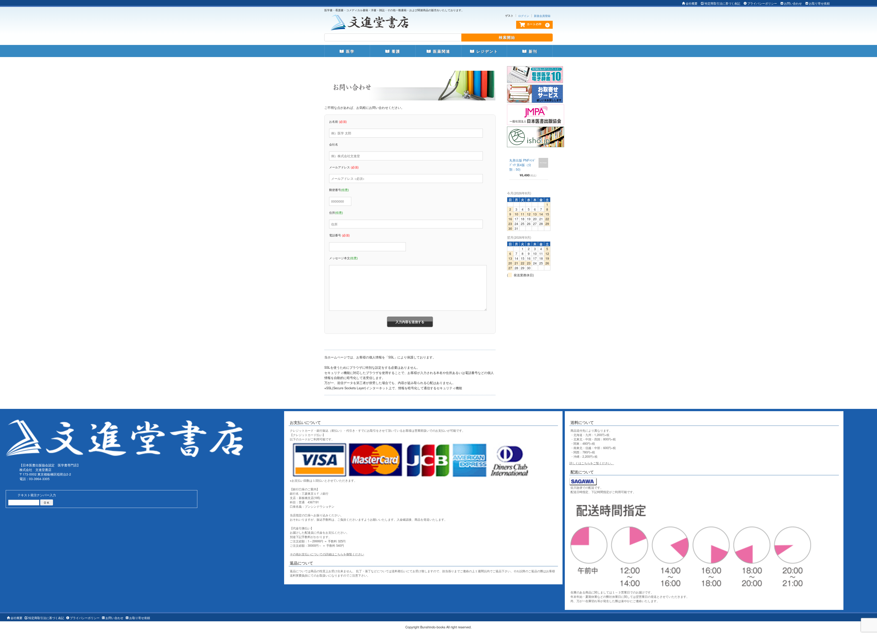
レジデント (486, 51)
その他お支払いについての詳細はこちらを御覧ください (327, 554)
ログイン (523, 15)
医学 (349, 51)
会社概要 (691, 3)
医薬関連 (440, 51)
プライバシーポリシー (762, 3)
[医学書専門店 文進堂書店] (371, 21)
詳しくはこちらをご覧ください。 (591, 463)
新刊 (532, 51)
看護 (395, 51)
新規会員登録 (542, 15)
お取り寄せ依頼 (819, 3)
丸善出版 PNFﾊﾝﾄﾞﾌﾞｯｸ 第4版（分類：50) (522, 165)
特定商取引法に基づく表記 (722, 3)
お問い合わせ (793, 3)
